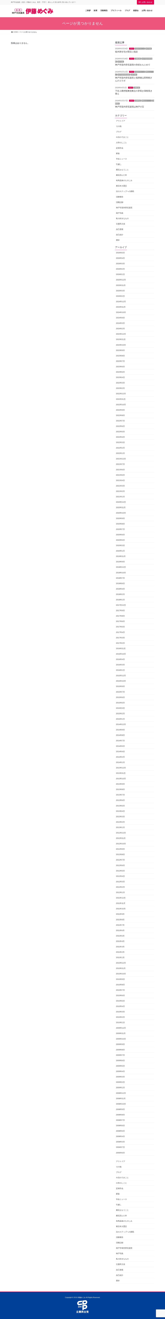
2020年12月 (121, 502)
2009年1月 (120, 1088)
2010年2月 (120, 1017)
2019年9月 (120, 562)
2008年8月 (120, 1115)
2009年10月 (121, 1039)
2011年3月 (120, 947)
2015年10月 (121, 681)
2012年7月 (120, 860)
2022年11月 (121, 399)
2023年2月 (120, 388)
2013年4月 (120, 811)
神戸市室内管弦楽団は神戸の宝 (129, 107)
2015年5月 (120, 703)
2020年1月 (120, 551)
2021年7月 (120, 464)
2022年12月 (121, 394)
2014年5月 (120, 746)
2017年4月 (120, 632)
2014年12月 (121, 724)
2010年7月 (120, 990)
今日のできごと (139, 48)
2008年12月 (121, 1093)
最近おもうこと (146, 100)
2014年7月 (120, 741)
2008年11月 (121, 1098)
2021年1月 (120, 497)
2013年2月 (120, 822)
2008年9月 (120, 1109)
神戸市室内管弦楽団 (124, 74)
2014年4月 (120, 751)
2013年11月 (121, 773)
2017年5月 (120, 627)
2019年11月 (121, 556)
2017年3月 (120, 638)
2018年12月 (121, 567)
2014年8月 (120, 735)
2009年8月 (120, 1050)
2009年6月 (120, 1060)
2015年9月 (120, 686)
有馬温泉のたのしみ (124, 180)
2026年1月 (120, 274)
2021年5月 (120, 475)
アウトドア (120, 121)
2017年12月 (121, 605)
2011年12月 (121, 898)
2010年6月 (120, 995)
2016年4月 (120, 659)
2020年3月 (120, 545)
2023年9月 (120, 350)
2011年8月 (120, 920)
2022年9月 (120, 410)
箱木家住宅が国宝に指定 (126, 52)
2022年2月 (120, 448)
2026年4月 (120, 258)
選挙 (118, 240)
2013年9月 (120, 784)
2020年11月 (121, 507)
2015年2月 (120, 713)
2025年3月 (120, 291)
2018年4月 (120, 589)
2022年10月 (121, 405)
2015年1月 (120, 719)
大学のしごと (121, 143)
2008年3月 (120, 1142)
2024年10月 (121, 312)
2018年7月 (120, 578)
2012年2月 (120, 887)
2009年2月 (120, 1082)
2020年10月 (121, 513)
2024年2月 (120, 329)
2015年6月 (120, 697)
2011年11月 (120, 903)
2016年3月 (120, 665)
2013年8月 (120, 789)
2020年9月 (120, 518)
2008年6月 (120, 1126)
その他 (118, 126)
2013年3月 (120, 817)
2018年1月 (120, 600)
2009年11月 (121, 1033)
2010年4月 (120, 1006)
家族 (118, 153)
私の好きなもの (122, 218)
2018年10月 (121, 573)
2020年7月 (120, 529)
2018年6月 (120, 583)
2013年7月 (120, 795)
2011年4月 (120, 941)
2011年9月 (120, 914)
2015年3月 (120, 708)
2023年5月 (120, 372)
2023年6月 (120, 367)
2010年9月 (120, 979)
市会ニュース (121, 159)
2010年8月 (120, 985)
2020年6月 (120, 535)
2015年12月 (121, 676)
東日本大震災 (121, 186)
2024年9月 (120, 318)
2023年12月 (121, 334)
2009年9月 (120, 1044)
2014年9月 (120, 730)
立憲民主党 (120, 224)
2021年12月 (121, 459)
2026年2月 (120, 269)
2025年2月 (120, 296)
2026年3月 (120, 263)
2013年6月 (120, 800)
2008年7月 (120, 1120)
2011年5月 (120, 936)
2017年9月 (120, 610)
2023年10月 (121, 345)
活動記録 (137, 58)
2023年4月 (120, 377)
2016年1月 (120, 670)
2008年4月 (120, 1136)
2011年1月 (120, 957)
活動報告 (119, 197)
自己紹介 (119, 235)
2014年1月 (120, 762)
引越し (118, 164)
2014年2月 (120, 757)
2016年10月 (121, 654)
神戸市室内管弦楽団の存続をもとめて (132, 65)
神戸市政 (148, 48)
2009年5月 (120, 1066)
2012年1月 (120, 892)
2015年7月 (120, 692)
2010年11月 (121, 968)
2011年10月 (121, 909)
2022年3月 (120, 442)
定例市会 (137, 100)
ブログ (132, 48)
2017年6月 (120, 621)
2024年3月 (120, 323)
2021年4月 (120, 480)
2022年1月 (120, 453)
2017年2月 (120, 643)
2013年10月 (121, 779)
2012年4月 (120, 876)
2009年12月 (121, 1028)
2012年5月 (120, 871)
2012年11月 (121, 838)
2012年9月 (120, 849)
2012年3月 (120, 882)
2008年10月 (121, 1104)
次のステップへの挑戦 (125, 191)
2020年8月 (120, 524)
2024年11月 (121, 307)
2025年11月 (121, 285)
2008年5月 (120, 1131)
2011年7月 (120, 925)
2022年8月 (120, 415)
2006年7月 (120, 1147)
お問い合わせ (147, 2)
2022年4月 (120, 437)
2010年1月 (120, 1022)
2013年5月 (120, 806)
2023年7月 (120, 361)
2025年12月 (121, 280)
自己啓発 (119, 229)
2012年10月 (121, 844)
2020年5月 (120, 540)
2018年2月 (120, 594)
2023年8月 (120, 356)
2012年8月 (120, 854)
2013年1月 (120, 827)
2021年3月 (120, 486)
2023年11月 (121, 339)
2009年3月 (120, 1077)
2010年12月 (121, 963)
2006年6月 (120, 1153)
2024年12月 (121, 301)
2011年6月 (120, 930)
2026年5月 (120, 253)
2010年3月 (120, 1012)
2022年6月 (120, 426)
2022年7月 (120, 421)
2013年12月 (121, 768)
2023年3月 (120, 383)
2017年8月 (120, 616)
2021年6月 (120, 470)
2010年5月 (120, 1001)
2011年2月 (120, 952)
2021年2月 (120, 491)
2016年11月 (121, 648)
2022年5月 (120, 432)
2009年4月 (120, 1071)
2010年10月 (121, 974)
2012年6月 (120, 865)
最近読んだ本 (121, 175)
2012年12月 (121, 833)
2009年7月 (120, 1055)
